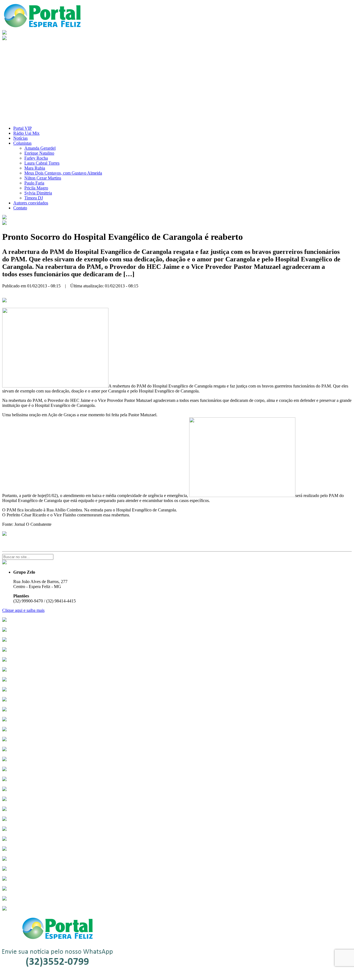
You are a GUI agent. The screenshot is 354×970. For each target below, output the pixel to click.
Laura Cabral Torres (41, 163)
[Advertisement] (177, 82)
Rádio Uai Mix (26, 133)
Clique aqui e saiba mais (23, 610)
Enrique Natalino (39, 153)
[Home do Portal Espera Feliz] (42, 27)
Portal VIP (22, 128)
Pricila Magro (36, 188)
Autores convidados (30, 203)
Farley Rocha (36, 158)
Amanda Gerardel (40, 148)
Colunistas (22, 143)
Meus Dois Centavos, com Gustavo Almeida (63, 173)
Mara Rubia (34, 168)
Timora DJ (33, 198)
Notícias (20, 138)
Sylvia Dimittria (38, 193)
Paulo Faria (34, 183)
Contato (20, 208)
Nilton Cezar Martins (42, 178)
